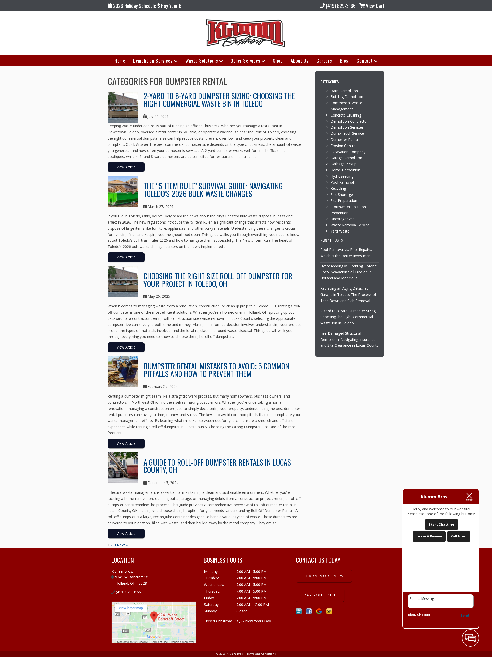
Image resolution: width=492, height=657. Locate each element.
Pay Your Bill (172, 5)
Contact (365, 60)
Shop (278, 60)
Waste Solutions (201, 60)
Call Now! (459, 536)
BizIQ (412, 615)
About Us (300, 60)
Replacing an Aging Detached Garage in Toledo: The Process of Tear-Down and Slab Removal (348, 294)
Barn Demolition (344, 90)
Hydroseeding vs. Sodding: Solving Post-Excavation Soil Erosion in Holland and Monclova (348, 272)
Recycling (338, 188)
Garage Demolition (346, 157)
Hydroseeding (342, 176)
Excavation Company (348, 151)
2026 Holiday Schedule (134, 5)
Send (464, 615)
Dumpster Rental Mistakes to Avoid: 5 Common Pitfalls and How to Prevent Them (216, 369)
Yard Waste (340, 231)
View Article (126, 167)
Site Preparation (344, 200)
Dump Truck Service (347, 133)
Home (120, 60)
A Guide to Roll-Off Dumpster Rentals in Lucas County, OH (217, 466)
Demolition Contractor (349, 121)
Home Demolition (345, 170)
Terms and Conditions (261, 653)
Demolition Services (153, 60)
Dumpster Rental (345, 139)
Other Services (245, 60)
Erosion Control (343, 145)
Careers (324, 60)
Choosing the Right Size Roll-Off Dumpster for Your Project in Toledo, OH (218, 279)
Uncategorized (343, 218)
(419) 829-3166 (340, 5)
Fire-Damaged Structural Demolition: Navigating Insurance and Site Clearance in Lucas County (349, 339)
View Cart (374, 5)
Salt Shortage (342, 194)
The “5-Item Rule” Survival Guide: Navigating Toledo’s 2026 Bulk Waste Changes (213, 189)
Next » (122, 545)
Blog (344, 60)
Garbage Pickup (343, 163)
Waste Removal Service (350, 225)
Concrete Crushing (346, 115)
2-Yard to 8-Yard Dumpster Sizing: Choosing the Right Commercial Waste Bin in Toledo (219, 99)
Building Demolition (347, 96)
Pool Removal (342, 182)
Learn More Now (324, 575)
